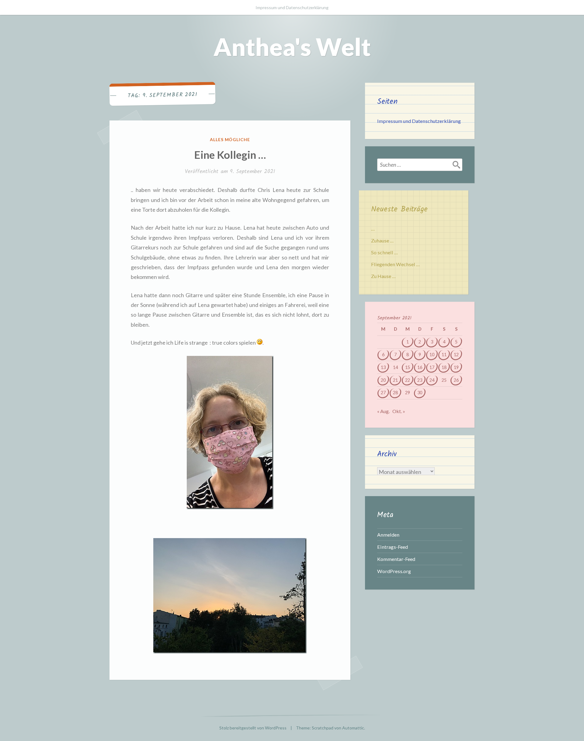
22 (407, 380)
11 (444, 354)
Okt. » (398, 411)
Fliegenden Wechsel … (395, 264)
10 (431, 354)
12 (456, 354)
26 (456, 380)
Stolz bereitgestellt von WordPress (253, 727)
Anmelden (388, 534)
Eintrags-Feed (392, 547)
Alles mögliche (230, 139)
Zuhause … (382, 240)
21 (395, 380)
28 (395, 392)
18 (444, 367)
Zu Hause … (383, 276)
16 (419, 367)
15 (407, 367)
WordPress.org (394, 571)
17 (431, 367)
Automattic (353, 727)
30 (419, 392)
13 (383, 367)
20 (383, 380)
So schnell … (384, 252)
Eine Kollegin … (230, 154)
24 (431, 380)
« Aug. (383, 411)
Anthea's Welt (292, 46)
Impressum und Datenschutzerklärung (291, 7)
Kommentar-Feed (396, 559)
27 (383, 392)
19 (456, 367)
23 (419, 380)
